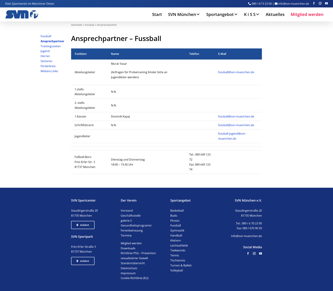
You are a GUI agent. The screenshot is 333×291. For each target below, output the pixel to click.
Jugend (45, 51)
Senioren (46, 61)
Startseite (76, 24)
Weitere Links (49, 71)
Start (157, 14)
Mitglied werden (307, 14)
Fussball (89, 24)
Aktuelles (275, 14)
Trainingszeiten (51, 46)
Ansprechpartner (52, 41)
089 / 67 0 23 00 (262, 4)
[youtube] (260, 253)
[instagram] (254, 253)
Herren (45, 56)
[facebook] (248, 253)
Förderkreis (48, 66)
